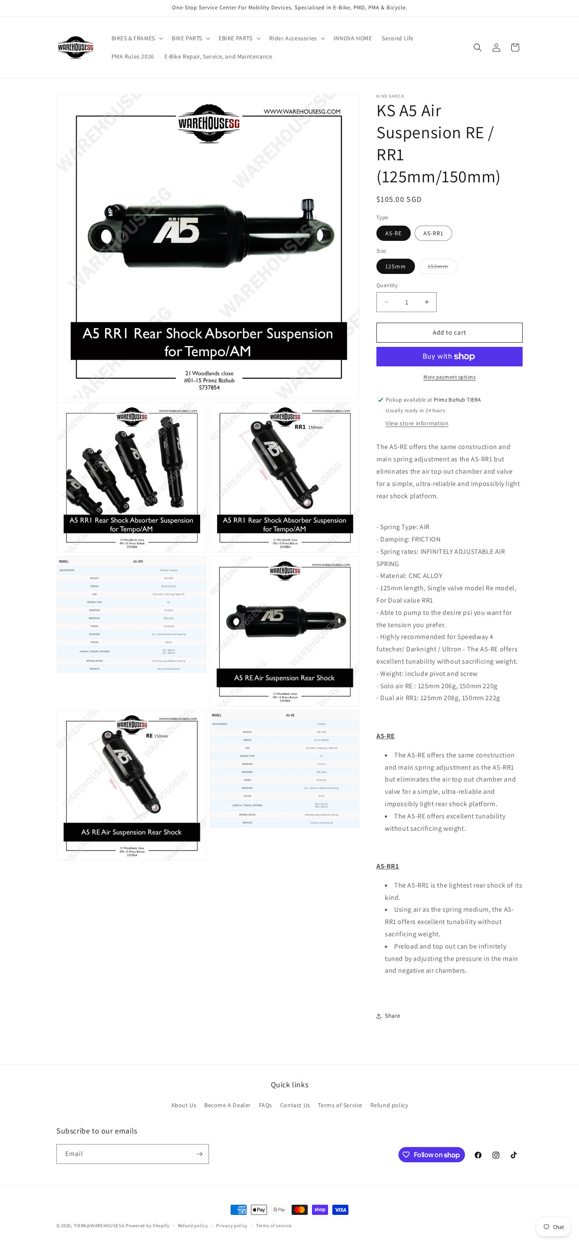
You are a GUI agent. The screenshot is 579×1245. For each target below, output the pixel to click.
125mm (395, 266)
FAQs (265, 1105)
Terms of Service (340, 1105)
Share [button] (393, 1015)
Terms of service (274, 1225)
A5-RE (393, 233)
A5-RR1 (433, 233)
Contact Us (295, 1105)
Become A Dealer (227, 1105)
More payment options (449, 377)
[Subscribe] (199, 1154)
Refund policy (389, 1105)
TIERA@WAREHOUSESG (99, 1225)
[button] (136, 38)
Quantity (387, 285)
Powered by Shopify (148, 1225)
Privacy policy (232, 1225)
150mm (442, 268)
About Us (184, 1105)
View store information (417, 423)
